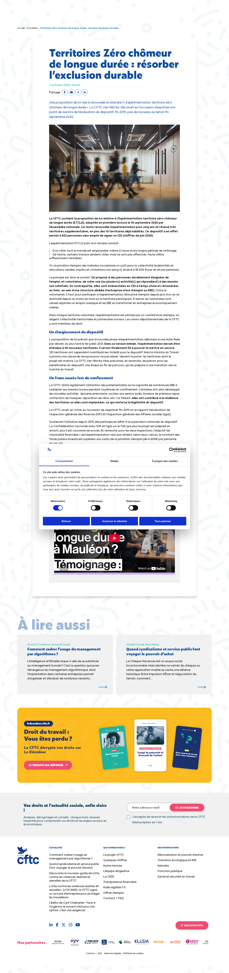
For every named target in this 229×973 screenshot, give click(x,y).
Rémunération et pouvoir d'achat (180, 855)
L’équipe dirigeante (116, 871)
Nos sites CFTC (193, 925)
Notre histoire (112, 866)
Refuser (66, 521)
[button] (114, 745)
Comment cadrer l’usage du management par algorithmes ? (71, 857)
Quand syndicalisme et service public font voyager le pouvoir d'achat (74, 866)
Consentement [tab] (64, 461)
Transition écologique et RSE (177, 860)
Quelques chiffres (115, 860)
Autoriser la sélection (114, 521)
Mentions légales (112, 954)
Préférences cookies (133, 954)
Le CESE (108, 877)
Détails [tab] (114, 461)
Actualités (32, 28)
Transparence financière (119, 882)
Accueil (21, 28)
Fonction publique (170, 871)
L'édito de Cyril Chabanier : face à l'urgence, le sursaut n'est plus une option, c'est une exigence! (72, 907)
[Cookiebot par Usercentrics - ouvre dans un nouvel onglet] (171, 450)
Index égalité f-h (114, 887)
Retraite (163, 866)
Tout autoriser (163, 521)
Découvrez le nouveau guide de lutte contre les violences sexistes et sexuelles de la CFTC (74, 877)
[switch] (95, 507)
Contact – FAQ (94, 954)
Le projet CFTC (113, 855)
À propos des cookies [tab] (165, 461)
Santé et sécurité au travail (176, 877)
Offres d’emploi (113, 893)
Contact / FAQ (113, 898)
